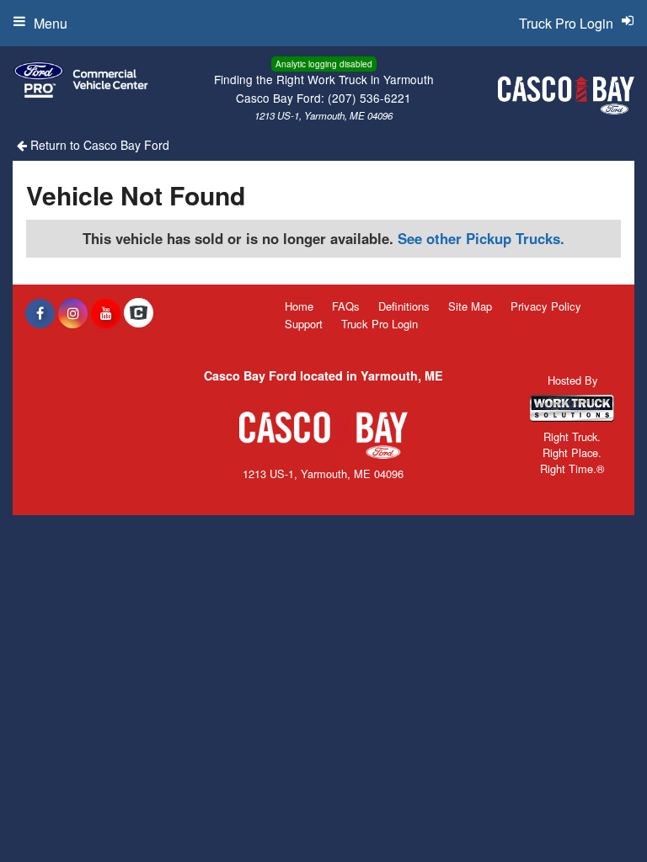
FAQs (346, 306)
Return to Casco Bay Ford (98, 144)
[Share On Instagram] (73, 313)
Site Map (470, 306)
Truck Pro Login (379, 324)
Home (299, 306)
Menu (50, 23)
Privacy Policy (546, 306)
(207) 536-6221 (369, 97)
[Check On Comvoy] (138, 313)
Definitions (404, 306)
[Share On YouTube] (105, 313)
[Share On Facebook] (40, 313)
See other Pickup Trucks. (481, 238)
